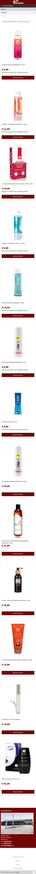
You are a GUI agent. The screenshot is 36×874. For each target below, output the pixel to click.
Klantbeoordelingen (18, 868)
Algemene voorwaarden (18, 857)
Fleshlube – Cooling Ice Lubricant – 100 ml (13, 243)
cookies (17, 872)
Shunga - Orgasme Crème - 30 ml (11, 779)
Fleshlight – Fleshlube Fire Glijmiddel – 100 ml (14, 124)
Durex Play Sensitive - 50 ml (9, 422)
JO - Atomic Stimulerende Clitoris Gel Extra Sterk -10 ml (17, 184)
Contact (18, 864)
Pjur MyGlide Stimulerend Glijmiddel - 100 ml (14, 481)
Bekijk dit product (18, 77)
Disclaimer (18, 860)
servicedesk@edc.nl (7, 845)
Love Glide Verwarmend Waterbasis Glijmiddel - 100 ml (17, 660)
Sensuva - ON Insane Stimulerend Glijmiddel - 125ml (16, 600)
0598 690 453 (7, 841)
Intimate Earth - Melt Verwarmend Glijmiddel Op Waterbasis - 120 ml (15, 542)
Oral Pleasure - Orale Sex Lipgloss (11, 719)
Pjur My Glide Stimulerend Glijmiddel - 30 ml (14, 362)
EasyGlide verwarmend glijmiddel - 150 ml (13, 65)
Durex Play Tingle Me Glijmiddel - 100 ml (13, 303)
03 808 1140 (7, 843)
